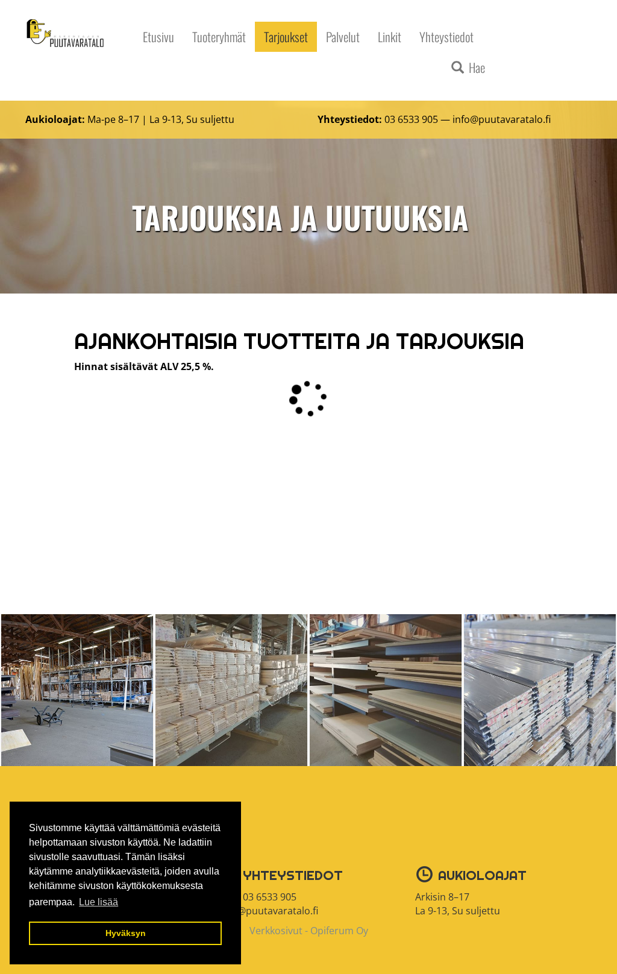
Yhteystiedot (446, 36)
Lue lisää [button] (98, 902)
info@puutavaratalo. (499, 119)
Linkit (389, 36)
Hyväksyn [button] (125, 933)
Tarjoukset (286, 36)
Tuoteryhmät (219, 36)
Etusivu (158, 36)
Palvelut (343, 36)
